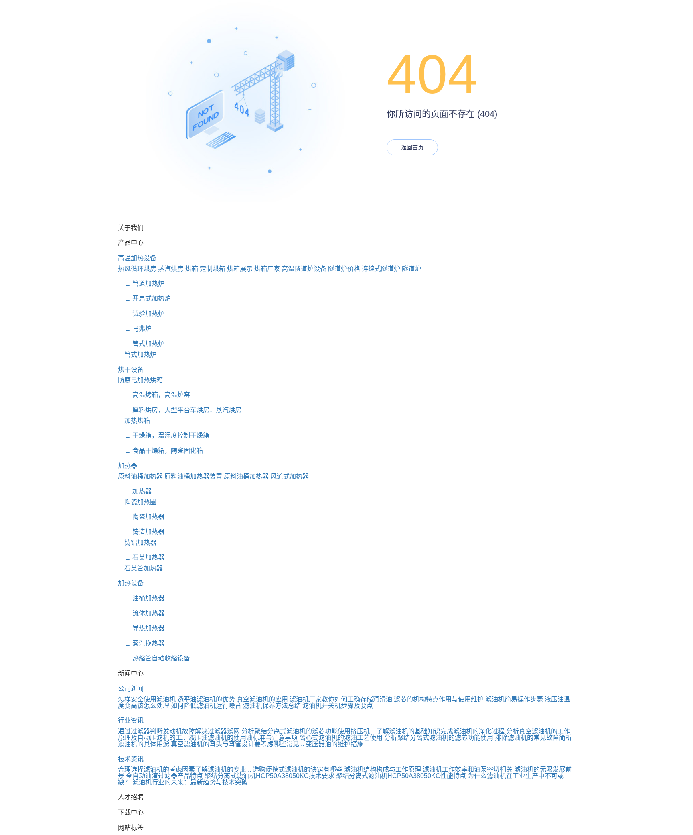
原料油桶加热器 (140, 476)
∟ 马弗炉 (135, 328)
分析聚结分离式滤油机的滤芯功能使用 (438, 737)
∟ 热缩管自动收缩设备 (154, 658)
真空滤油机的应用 (262, 699)
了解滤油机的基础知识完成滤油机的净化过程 (440, 731)
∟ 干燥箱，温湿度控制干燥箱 (163, 435)
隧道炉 (411, 268)
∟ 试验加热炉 (141, 313)
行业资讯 (131, 720)
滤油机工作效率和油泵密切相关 (468, 769)
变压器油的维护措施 (334, 744)
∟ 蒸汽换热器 (141, 643)
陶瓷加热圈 (137, 502)
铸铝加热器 (137, 542)
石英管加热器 (140, 568)
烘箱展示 (240, 268)
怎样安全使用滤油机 (147, 699)
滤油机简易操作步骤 (514, 699)
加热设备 (131, 583)
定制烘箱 (212, 268)
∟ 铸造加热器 (141, 531)
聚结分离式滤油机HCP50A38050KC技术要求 (269, 775)
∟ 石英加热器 (141, 557)
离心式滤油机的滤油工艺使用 (341, 737)
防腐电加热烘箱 (140, 380)
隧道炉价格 (344, 268)
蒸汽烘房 (171, 268)
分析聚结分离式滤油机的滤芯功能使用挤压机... (308, 731)
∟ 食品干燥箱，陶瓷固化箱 (160, 450)
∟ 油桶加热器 (141, 598)
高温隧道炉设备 (304, 268)
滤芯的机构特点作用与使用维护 (439, 699)
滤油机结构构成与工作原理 (382, 769)
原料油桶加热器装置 (193, 476)
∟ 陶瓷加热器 (141, 516)
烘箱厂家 (267, 268)
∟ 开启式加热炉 (144, 298)
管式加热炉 (137, 354)
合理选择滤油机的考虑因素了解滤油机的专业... (184, 769)
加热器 (127, 465)
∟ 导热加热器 (141, 628)
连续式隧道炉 (381, 268)
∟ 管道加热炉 (141, 283)
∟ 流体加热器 (141, 613)
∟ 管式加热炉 (141, 343)
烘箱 (191, 268)
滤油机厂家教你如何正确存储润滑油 (341, 699)
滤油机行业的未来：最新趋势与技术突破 (190, 782)
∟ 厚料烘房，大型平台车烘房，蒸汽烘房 (179, 410)
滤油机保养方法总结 (272, 705)
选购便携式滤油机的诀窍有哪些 (297, 769)
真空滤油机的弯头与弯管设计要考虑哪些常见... (237, 744)
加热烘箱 (134, 420)
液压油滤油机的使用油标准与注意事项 (243, 737)
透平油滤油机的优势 (206, 699)
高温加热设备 (137, 258)
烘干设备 (131, 369)
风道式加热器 (289, 476)
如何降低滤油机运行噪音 (206, 705)
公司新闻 (131, 688)
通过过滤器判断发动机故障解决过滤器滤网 (179, 731)
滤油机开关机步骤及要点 (337, 705)
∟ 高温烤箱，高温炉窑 (154, 394)
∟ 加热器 (135, 491)
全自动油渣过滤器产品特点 (164, 775)
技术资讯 (131, 759)
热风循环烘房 (137, 268)
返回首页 (412, 147)
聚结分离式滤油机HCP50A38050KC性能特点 (401, 775)
